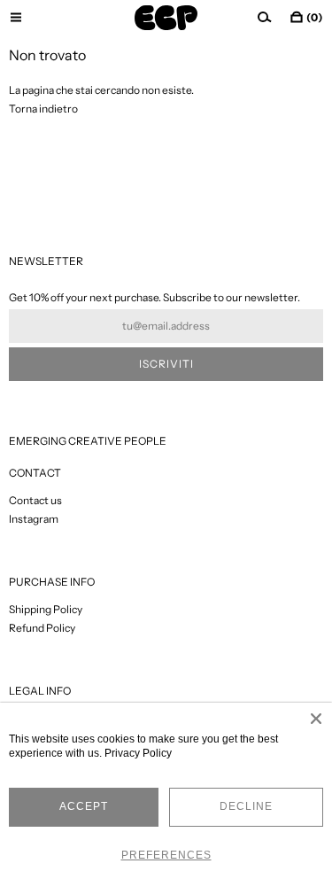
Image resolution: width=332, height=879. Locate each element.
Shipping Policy (45, 609)
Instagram (33, 518)
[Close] (316, 718)
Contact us (35, 500)
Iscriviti (166, 363)
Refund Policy (42, 627)
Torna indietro (43, 108)
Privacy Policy (138, 753)
